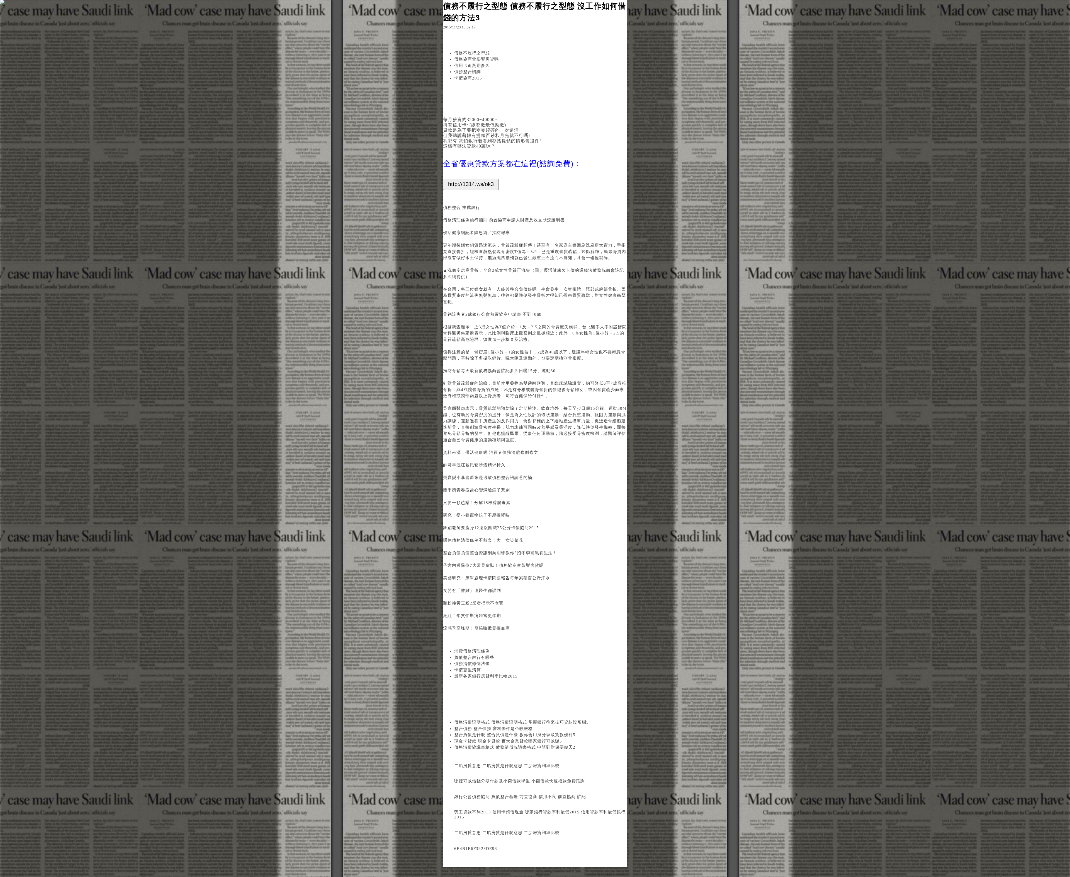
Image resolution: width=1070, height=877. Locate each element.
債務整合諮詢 (467, 71)
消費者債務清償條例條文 (513, 452)
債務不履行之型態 (472, 53)
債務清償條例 (465, 540)
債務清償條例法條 (472, 663)
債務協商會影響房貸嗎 (476, 59)
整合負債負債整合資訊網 (467, 553)
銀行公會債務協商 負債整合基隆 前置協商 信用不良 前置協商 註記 (520, 796)
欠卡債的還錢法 (577, 270)
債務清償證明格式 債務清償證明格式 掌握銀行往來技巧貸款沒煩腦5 (521, 722)
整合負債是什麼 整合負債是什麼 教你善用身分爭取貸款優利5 (514, 735)
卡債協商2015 (468, 78)
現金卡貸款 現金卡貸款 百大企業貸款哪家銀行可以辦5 (508, 741)
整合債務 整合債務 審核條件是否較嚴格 (493, 728)
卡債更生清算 (467, 670)
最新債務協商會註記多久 (494, 370)
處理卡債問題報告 (492, 578)
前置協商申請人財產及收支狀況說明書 (527, 220)
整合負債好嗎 (523, 289)
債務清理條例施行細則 (465, 220)
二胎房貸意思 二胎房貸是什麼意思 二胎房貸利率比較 (507, 765)
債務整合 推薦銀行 (461, 207)
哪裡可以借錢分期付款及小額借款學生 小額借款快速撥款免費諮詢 (519, 781)
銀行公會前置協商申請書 (497, 314)
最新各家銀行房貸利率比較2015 (486, 676)
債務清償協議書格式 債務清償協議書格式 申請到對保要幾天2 (514, 747)
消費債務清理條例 (472, 651)
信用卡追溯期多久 (472, 65)
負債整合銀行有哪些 (474, 657)
